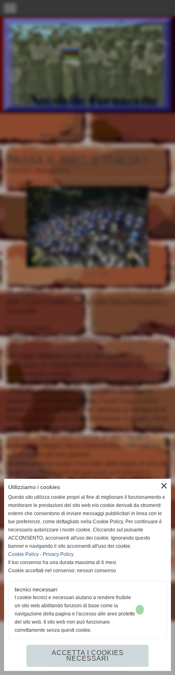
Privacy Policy (58, 554)
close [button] (164, 486)
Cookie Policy (23, 554)
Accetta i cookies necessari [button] (88, 655)
